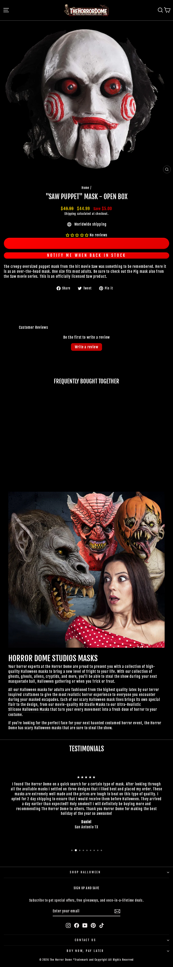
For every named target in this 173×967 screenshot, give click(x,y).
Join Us (142, 561)
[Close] (164, 396)
